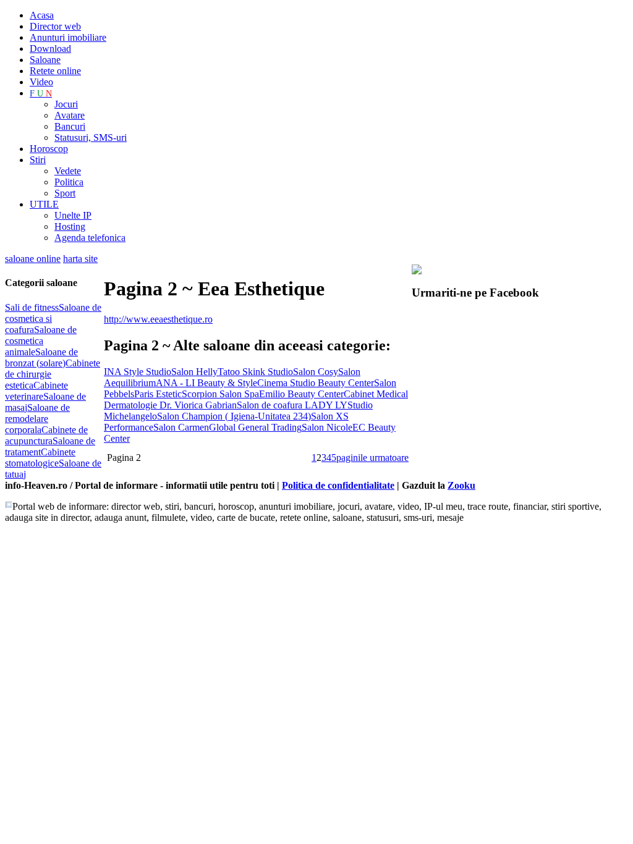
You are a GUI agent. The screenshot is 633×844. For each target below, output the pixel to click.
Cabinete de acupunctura (46, 435)
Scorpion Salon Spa (220, 394)
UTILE (44, 204)
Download (50, 48)
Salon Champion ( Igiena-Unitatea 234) (234, 416)
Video (41, 82)
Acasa (42, 15)
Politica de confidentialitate (338, 485)
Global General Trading (255, 427)
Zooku (461, 485)
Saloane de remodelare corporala (37, 418)
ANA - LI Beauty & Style (206, 383)
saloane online (33, 258)
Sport (64, 193)
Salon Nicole (327, 427)
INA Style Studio (137, 371)
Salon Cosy (315, 371)
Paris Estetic (158, 394)
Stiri (38, 159)
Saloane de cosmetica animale (41, 340)
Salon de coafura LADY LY (292, 405)
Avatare (69, 115)
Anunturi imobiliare (68, 37)
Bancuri (69, 126)
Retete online (55, 70)
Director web (55, 26)
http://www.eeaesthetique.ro (158, 319)
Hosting (69, 226)
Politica (68, 182)
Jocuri (66, 104)
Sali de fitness (32, 307)
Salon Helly (194, 371)
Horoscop (49, 148)
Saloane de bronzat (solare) (41, 357)
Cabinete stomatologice (40, 457)
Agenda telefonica (89, 237)
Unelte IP (72, 215)
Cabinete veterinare (36, 391)
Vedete (67, 171)
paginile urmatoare (372, 457)
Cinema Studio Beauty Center (315, 383)
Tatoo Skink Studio (255, 371)
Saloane (45, 59)
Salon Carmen (181, 427)
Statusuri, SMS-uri (90, 137)
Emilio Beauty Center (301, 394)
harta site (80, 258)
